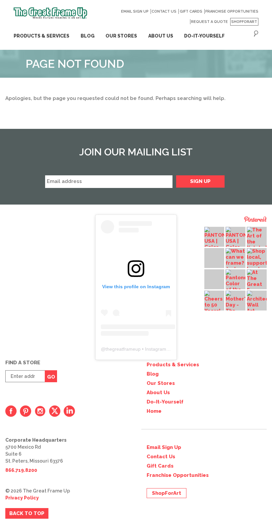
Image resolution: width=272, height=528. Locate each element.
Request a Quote (209, 22)
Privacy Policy (22, 497)
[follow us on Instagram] (40, 411)
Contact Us (164, 11)
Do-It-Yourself (165, 402)
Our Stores (161, 383)
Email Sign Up (135, 11)
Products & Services (41, 36)
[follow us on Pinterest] (25, 411)
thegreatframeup (123, 349)
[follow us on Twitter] (54, 411)
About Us (158, 393)
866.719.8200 (21, 470)
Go (51, 377)
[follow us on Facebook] (11, 411)
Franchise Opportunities (231, 11)
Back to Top (26, 513)
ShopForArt (244, 22)
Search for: (256, 33)
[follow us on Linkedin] (69, 411)
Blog (88, 36)
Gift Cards (191, 11)
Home (154, 411)
